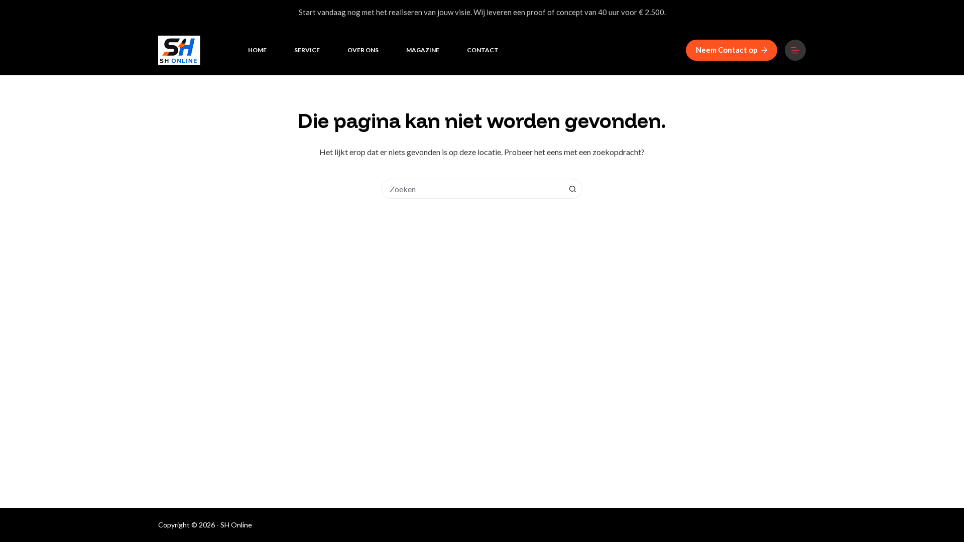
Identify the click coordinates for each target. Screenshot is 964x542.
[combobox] (472, 189)
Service (307, 50)
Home (257, 50)
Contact (483, 50)
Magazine (422, 50)
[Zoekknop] (572, 188)
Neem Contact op (727, 49)
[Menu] (795, 50)
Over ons (363, 50)
